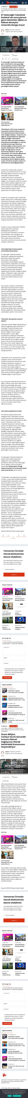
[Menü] (2, 2)
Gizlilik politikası (17, 1095)
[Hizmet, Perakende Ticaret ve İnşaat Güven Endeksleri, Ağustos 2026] (20, 609)
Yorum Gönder (7, 677)
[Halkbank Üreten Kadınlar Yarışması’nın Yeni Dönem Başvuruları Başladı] (20, 623)
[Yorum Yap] (3, 59)
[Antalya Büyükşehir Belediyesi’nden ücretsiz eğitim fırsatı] (14, 705)
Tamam (9, 1095)
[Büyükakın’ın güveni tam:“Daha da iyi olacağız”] (14, 690)
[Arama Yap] (26, 3)
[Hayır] (26, 1093)
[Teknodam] (12, 3)
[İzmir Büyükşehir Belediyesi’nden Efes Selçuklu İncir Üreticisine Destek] (21, 104)
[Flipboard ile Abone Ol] (15, 55)
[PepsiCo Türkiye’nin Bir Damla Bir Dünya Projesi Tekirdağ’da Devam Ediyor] (7, 623)
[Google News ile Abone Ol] (6, 55)
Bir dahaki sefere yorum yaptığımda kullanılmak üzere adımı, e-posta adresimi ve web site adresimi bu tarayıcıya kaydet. (15, 671)
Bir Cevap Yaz (6, 638)
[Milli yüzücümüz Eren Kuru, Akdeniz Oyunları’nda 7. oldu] (14, 698)
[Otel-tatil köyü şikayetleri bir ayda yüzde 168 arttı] (7, 119)
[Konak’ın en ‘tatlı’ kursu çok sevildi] (14, 720)
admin (7, 29)
